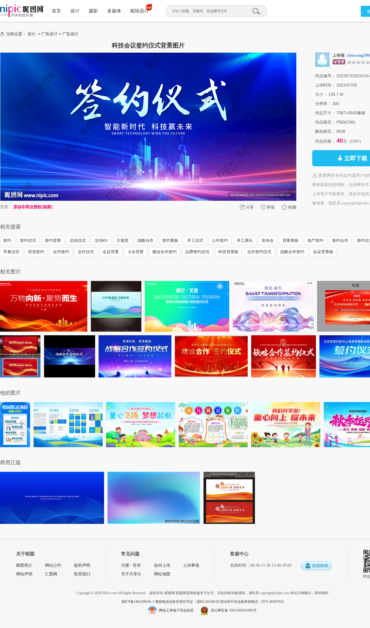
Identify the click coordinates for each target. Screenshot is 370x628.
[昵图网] (21, 10)
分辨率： (323, 103)
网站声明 (24, 574)
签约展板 (170, 240)
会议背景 (111, 251)
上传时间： (325, 85)
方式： (6, 207)
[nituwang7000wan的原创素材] (322, 59)
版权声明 (82, 565)
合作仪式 (86, 251)
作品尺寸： (325, 113)
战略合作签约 (292, 251)
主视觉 (122, 240)
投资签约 (36, 251)
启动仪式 (78, 240)
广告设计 (49, 34)
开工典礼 (245, 240)
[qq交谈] (316, 566)
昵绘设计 (139, 10)
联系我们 (82, 574)
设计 (74, 10)
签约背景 (53, 240)
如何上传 (162, 565)
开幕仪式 (11, 251)
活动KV (101, 240)
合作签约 (61, 251)
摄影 (93, 10)
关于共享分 (131, 574)
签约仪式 (28, 240)
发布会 (268, 240)
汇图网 (51, 574)
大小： (321, 94)
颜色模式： (325, 131)
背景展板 (290, 240)
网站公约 (53, 565)
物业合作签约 (164, 251)
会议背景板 (323, 251)
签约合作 (340, 240)
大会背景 (135, 251)
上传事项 (191, 565)
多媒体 (114, 10)
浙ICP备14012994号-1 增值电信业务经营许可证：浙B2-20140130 (170, 602)
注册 (125, 565)
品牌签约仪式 (197, 251)
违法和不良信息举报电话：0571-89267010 (252, 602)
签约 (7, 240)
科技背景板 (228, 251)
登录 (137, 565)
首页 (56, 10)
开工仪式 (195, 240)
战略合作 (145, 240)
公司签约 (220, 240)
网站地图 (162, 574)
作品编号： (325, 75)
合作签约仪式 (259, 251)
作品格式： (325, 122)
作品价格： (325, 141)
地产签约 (315, 240)
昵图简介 (24, 565)
